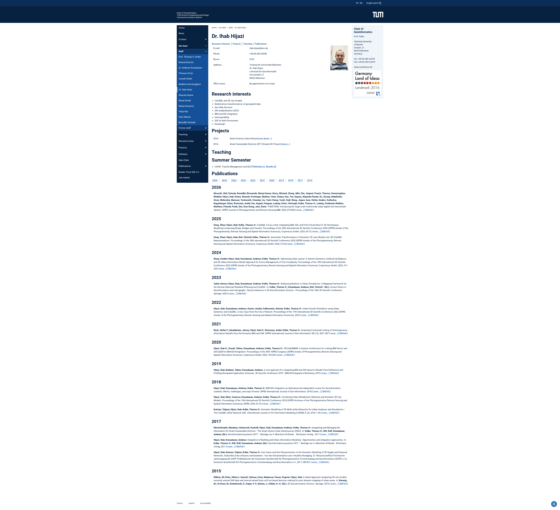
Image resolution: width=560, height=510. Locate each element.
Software (183, 154)
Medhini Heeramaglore (190, 84)
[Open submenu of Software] (206, 154)
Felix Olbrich (185, 117)
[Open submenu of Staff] (206, 51)
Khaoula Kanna (186, 95)
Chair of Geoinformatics (186, 13)
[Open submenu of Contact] (206, 39)
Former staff (185, 128)
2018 (290, 180)
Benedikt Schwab (187, 122)
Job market (184, 177)
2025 (224, 180)
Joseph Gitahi (185, 78)
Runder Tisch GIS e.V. (189, 172)
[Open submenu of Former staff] (206, 128)
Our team (183, 46)
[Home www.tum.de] (378, 14)
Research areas (186, 141)
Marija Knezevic (186, 106)
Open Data (184, 160)
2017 (300, 180)
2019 (281, 180)
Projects (183, 147)
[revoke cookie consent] (554, 504)
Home (182, 28)
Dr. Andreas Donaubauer (190, 67)
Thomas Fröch (186, 73)
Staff (181, 51)
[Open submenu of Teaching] (206, 134)
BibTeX (309, 210)
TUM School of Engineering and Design (193, 15)
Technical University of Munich (189, 17)
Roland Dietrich (186, 62)
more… (299, 210)
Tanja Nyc (183, 111)
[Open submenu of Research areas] (206, 141)
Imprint (191, 503)
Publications (185, 166)
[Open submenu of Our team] (206, 46)
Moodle (269, 166)
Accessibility (205, 503)
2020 (271, 180)
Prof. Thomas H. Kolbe (190, 57)
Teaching (183, 134)
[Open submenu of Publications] (206, 166)
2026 (215, 180)
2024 (234, 180)
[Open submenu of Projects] (206, 147)
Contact (182, 39)
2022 (253, 180)
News (181, 33)
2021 (262, 180)
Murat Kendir (185, 100)
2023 (243, 180)
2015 (309, 180)
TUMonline (257, 166)
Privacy (180, 503)
